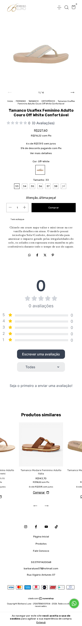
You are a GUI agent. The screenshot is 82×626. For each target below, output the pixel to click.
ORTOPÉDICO (48, 101)
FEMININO (21, 101)
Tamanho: (41, 179)
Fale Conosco (41, 550)
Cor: (41, 161)
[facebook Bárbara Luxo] (36, 526)
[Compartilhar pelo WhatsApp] (29, 255)
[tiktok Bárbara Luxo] (56, 526)
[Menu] (60, 7)
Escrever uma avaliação (41, 354)
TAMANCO (34, 101)
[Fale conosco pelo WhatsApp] (74, 603)
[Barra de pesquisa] (66, 7)
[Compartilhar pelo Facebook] (37, 255)
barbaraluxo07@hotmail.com (41, 568)
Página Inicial (41, 536)
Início (10, 101)
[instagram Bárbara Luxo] (25, 526)
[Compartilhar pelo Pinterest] (52, 255)
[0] (73, 7)
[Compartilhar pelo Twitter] (45, 255)
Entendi (41, 622)
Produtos (41, 543)
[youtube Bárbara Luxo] (46, 526)
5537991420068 (41, 562)
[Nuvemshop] (41, 599)
